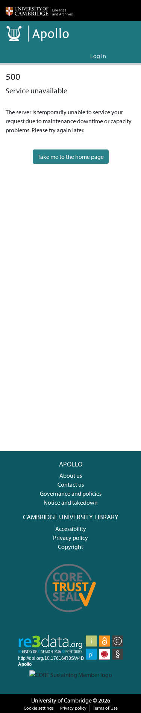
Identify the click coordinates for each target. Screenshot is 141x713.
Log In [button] (98, 56)
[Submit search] (72, 55)
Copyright (70, 546)
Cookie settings (39, 708)
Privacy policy (70, 537)
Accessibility (70, 528)
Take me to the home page (71, 156)
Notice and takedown (71, 502)
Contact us (71, 484)
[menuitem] (83, 55)
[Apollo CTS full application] (71, 616)
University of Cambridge (61, 700)
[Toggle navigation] (124, 56)
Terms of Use (105, 708)
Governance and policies (71, 493)
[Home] (39, 10)
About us (70, 475)
